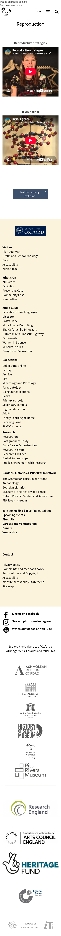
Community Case (13, 295)
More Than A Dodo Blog (18, 325)
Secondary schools (15, 405)
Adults (7, 413)
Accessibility (10, 264)
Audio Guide (10, 269)
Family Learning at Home (19, 418)
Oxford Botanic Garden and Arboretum (28, 496)
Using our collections (16, 392)
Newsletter (10, 299)
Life (5, 379)
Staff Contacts (12, 426)
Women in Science (14, 342)
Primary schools (13, 400)
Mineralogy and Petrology (19, 383)
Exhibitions (10, 286)
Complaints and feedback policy (23, 569)
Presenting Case (13, 290)
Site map (8, 586)
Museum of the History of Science (24, 492)
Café (5, 260)
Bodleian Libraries (14, 487)
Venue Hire (10, 532)
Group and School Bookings (20, 256)
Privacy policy (11, 565)
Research (9, 432)
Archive (7, 374)
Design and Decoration (17, 351)
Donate (7, 528)
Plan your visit (11, 252)
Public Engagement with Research (24, 463)
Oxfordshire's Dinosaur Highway (23, 334)
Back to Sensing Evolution (29, 194)
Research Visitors (13, 449)
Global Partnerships (15, 458)
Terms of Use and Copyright (20, 573)
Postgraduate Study (15, 441)
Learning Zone (12, 422)
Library (7, 370)
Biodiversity (10, 338)
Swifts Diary (10, 321)
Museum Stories (13, 347)
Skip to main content (11, 5)
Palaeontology (12, 387)
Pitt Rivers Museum (15, 500)
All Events (9, 282)
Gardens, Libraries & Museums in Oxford (29, 473)
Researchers (10, 436)
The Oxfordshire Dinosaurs (20, 329)
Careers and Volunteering (20, 523)
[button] (39, 11)
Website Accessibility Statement (23, 582)
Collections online (14, 366)
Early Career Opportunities (20, 445)
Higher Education (14, 409)
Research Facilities (14, 454)
